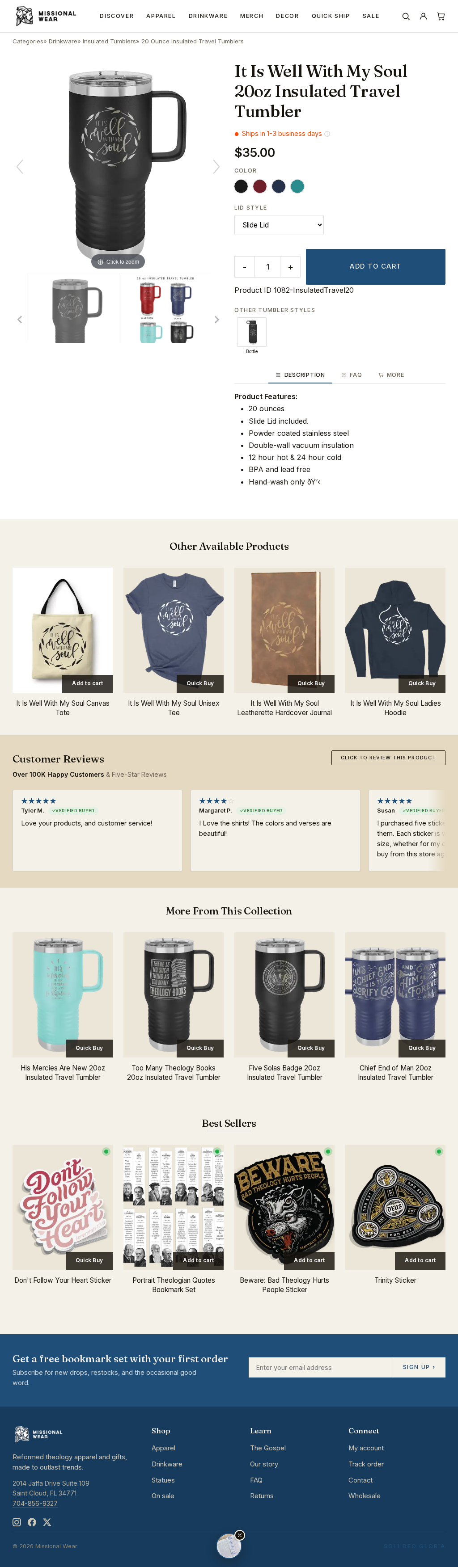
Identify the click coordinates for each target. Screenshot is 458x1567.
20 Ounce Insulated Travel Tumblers (192, 41)
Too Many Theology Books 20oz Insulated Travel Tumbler (174, 1073)
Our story (264, 1464)
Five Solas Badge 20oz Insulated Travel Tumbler (284, 1073)
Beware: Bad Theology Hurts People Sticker (284, 1285)
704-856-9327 (35, 1503)
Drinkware (208, 16)
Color (245, 170)
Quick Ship (331, 16)
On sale (163, 1496)
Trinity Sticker (395, 1280)
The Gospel (268, 1448)
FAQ (256, 1480)
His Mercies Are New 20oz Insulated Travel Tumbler (63, 1073)
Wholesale (364, 1496)
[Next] (216, 166)
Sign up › (419, 1366)
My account (366, 1448)
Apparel (161, 16)
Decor (287, 16)
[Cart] (440, 16)
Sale (371, 16)
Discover (117, 16)
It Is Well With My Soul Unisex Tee (174, 708)
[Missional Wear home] (45, 16)
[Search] (406, 16)
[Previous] (20, 166)
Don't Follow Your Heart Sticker (62, 1280)
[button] (239, 1535)
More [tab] (395, 374)
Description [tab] (304, 374)
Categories (28, 41)
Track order (366, 1464)
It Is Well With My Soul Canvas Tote (63, 708)
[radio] (241, 186)
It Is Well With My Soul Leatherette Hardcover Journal (284, 708)
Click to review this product (388, 757)
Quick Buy (200, 683)
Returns (262, 1496)
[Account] (423, 16)
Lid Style (250, 207)
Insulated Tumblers (109, 41)
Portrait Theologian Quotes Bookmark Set (173, 1285)
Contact (360, 1480)
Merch (251, 16)
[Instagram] (17, 1522)
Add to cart (375, 266)
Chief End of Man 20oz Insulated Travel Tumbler (395, 1073)
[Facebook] (32, 1522)
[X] (47, 1522)
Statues (163, 1480)
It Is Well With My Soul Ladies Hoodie (395, 708)
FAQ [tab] (356, 374)
